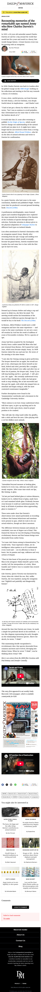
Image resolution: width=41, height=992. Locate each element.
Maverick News (33, 793)
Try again (6, 918)
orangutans (35, 797)
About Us (20, 935)
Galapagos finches (28, 224)
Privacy (17, 983)
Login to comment (20, 907)
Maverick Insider (20, 930)
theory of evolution (24, 797)
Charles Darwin (6, 797)
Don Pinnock (15, 48)
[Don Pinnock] (5, 48)
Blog (20, 946)
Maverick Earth (22, 793)
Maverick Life (12, 793)
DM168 (4, 793)
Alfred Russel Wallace (23, 132)
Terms (24, 983)
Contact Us (20, 940)
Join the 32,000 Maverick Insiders (19, 957)
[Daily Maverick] (20, 3)
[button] (24, 51)
